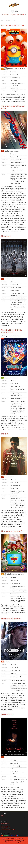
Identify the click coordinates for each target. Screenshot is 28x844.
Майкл (4, 433)
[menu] (14, 14)
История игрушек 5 (11, 531)
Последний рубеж (11, 618)
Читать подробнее (17, 842)
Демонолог (7, 714)
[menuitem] (5, 14)
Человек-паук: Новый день (13, 107)
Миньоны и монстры (12, 25)
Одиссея (6, 236)
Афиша (13, 14)
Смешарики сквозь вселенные (11, 331)
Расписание (5, 14)
